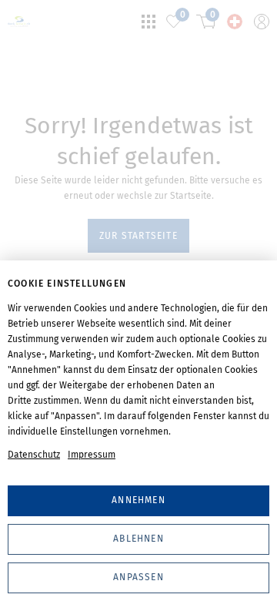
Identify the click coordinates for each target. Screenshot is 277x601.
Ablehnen (138, 538)
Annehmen (138, 500)
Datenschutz (34, 454)
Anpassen (138, 577)
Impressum (91, 454)
